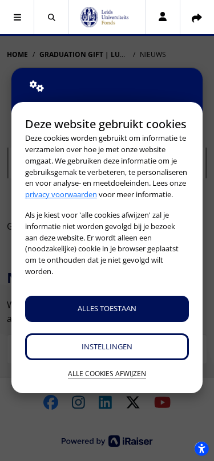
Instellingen (107, 346)
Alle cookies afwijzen (107, 373)
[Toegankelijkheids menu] (201, 448)
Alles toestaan (107, 308)
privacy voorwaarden (61, 194)
